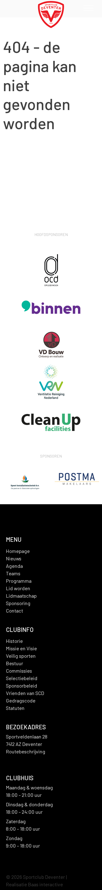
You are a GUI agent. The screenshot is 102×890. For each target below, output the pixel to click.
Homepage (18, 551)
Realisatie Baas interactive (34, 884)
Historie (14, 641)
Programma (18, 581)
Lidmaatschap (21, 596)
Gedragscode (20, 700)
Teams (13, 573)
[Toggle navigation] (88, 9)
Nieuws (13, 558)
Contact (14, 611)
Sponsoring (18, 603)
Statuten (15, 708)
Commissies (19, 671)
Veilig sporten (21, 656)
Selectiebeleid (21, 678)
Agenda (14, 566)
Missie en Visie (21, 648)
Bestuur (14, 663)
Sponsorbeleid (21, 686)
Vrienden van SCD (25, 693)
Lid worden (18, 588)
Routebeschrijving (25, 751)
